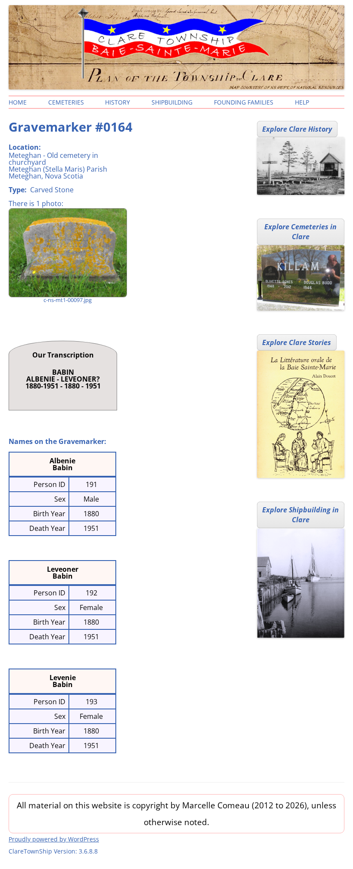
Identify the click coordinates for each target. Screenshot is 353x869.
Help (302, 102)
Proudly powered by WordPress (54, 839)
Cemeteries (66, 102)
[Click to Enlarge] (67, 252)
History (117, 102)
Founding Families (243, 102)
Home (18, 102)
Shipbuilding (172, 102)
